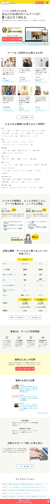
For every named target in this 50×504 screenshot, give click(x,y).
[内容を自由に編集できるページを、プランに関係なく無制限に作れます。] (14, 269)
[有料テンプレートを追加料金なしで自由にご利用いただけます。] (14, 290)
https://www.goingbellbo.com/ (9, 110)
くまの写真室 (22, 79)
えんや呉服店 (6, 80)
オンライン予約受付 (8, 285)
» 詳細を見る (14, 425)
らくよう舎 (37, 109)
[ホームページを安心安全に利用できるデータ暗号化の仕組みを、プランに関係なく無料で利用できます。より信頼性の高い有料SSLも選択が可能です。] (14, 279)
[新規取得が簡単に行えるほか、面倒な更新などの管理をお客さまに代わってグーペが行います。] (14, 274)
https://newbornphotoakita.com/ (25, 81)
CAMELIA (21, 109)
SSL (4, 280)
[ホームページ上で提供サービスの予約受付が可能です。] (14, 285)
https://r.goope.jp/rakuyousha (41, 110)
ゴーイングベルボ (7, 109)
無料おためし (39, 2)
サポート (5, 295)
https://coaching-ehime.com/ (41, 82)
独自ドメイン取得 (7, 274)
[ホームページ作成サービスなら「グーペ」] (8, 3)
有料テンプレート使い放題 (8, 290)
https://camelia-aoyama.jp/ (24, 110)
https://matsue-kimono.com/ (8, 82)
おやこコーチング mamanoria (39, 79)
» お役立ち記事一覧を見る (42, 413)
